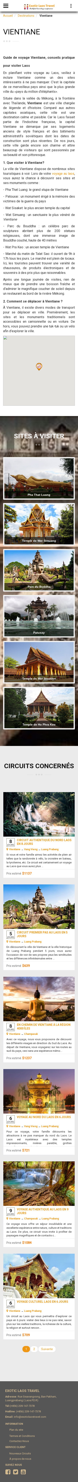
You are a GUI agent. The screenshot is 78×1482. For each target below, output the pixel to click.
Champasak (31, 1034)
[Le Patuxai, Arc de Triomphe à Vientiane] (39, 1091)
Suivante (47, 1349)
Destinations (26, 15)
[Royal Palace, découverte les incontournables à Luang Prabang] (39, 1277)
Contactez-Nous (19, 1441)
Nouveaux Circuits (20, 1453)
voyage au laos (63, 174)
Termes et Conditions (22, 1435)
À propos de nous (20, 1458)
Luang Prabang (49, 849)
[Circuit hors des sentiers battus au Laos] (39, 999)
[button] (39, 366)
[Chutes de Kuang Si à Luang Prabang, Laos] (39, 814)
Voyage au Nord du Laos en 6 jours (44, 1117)
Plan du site (16, 1429)
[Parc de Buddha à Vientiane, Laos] (39, 910)
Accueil (8, 15)
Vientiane (14, 849)
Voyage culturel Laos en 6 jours (42, 1301)
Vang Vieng (30, 849)
